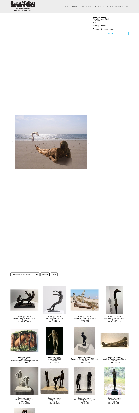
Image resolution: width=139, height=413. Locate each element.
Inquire (110, 33)
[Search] (127, 6)
